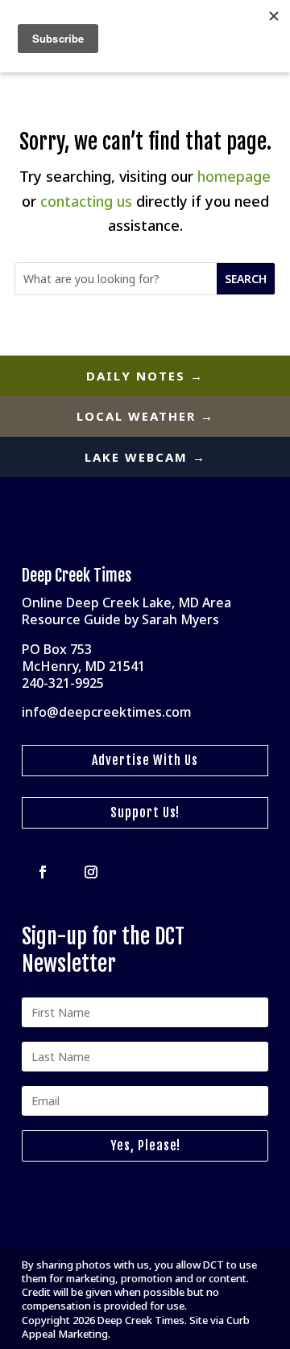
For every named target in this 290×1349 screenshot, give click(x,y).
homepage (234, 176)
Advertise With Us (145, 760)
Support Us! (145, 812)
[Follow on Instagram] (91, 872)
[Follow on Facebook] (43, 872)
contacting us (86, 201)
